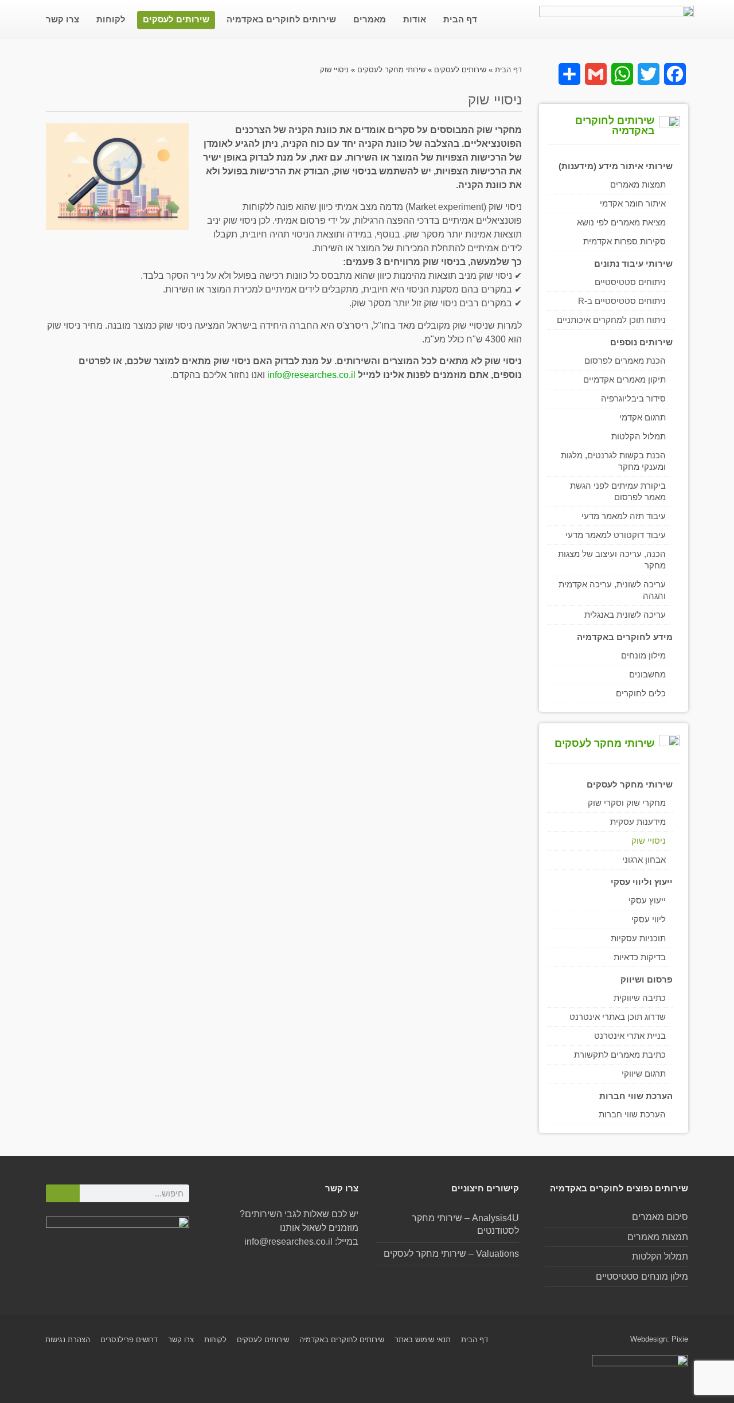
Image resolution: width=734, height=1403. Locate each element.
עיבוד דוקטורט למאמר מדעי (615, 535)
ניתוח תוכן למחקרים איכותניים (611, 320)
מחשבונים (647, 674)
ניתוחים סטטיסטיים (630, 282)
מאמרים (369, 19)
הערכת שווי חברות (632, 1114)
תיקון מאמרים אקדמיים (624, 379)
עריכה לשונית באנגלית (625, 614)
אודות (414, 19)
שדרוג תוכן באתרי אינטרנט (617, 1017)
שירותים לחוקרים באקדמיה (281, 19)
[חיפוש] (63, 1193)
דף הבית (460, 19)
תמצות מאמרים (638, 184)
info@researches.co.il (311, 375)
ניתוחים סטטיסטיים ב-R (622, 301)
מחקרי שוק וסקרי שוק (627, 803)
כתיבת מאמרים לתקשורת (620, 1054)
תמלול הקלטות (638, 436)
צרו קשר (62, 19)
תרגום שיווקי (644, 1073)
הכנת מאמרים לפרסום (625, 360)
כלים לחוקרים (641, 693)
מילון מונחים (643, 655)
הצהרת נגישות (67, 1339)
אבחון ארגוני (644, 859)
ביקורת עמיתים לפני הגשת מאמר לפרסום (618, 491)
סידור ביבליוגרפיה (633, 398)
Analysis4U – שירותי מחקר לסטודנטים (465, 1224)
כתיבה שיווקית (640, 998)
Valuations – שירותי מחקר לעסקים (451, 1253)
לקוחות (111, 19)
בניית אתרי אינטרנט (630, 1035)
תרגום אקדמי (642, 417)
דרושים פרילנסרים (129, 1339)
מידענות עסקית (638, 822)
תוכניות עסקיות (638, 938)
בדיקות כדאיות (640, 957)
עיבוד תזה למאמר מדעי (623, 516)
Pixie (679, 1339)
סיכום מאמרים (660, 1217)
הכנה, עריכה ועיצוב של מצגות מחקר (612, 559)
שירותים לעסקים (176, 19)
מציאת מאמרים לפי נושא (621, 222)
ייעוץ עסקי (647, 900)
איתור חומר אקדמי (633, 203)
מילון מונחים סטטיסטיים (642, 1276)
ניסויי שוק (648, 840)
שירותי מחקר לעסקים (391, 69)
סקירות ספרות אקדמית (624, 241)
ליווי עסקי (648, 919)
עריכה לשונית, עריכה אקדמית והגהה (612, 590)
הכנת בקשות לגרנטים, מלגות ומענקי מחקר (613, 460)
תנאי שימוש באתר (423, 1339)
